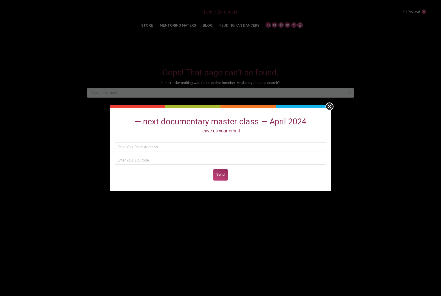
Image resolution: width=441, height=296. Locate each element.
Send (220, 175)
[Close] (329, 106)
